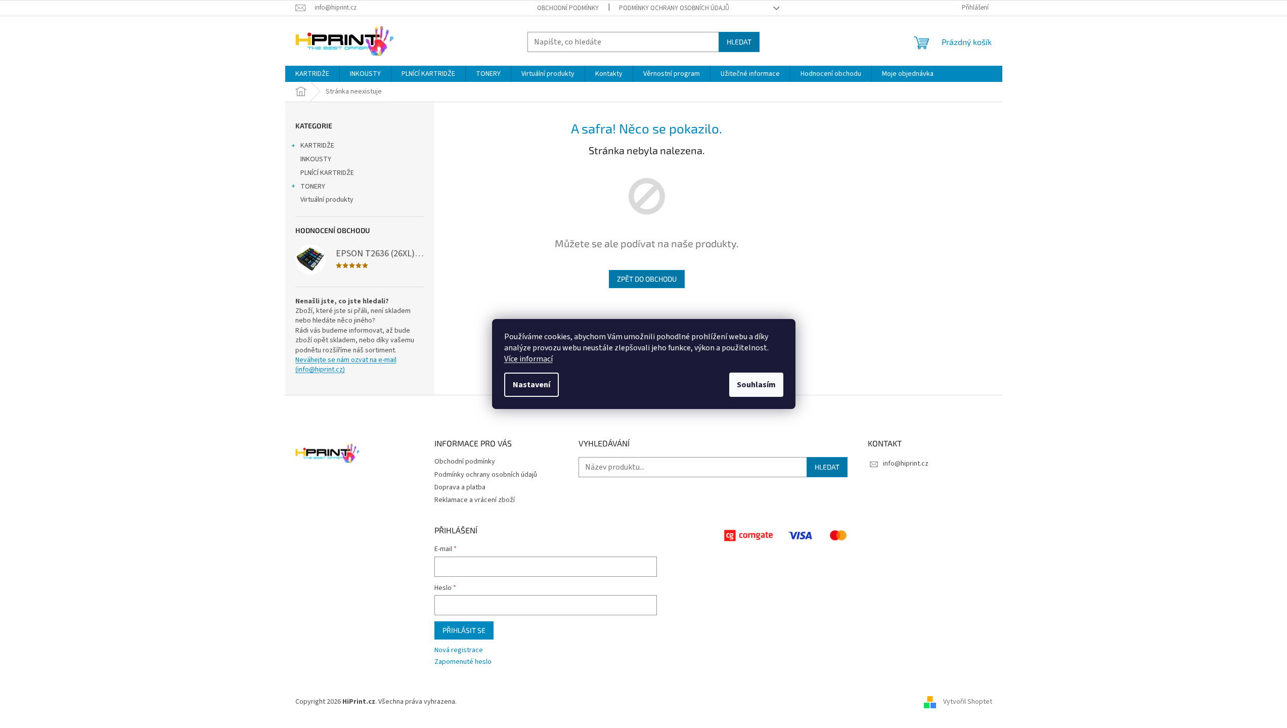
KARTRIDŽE (317, 146)
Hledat (739, 41)
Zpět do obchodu (647, 279)
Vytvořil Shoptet (967, 702)
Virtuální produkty (326, 200)
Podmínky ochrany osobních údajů (674, 8)
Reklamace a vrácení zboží (474, 500)
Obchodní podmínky (568, 8)
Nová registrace (458, 650)
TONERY (312, 186)
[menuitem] (312, 74)
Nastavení (531, 384)
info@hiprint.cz (905, 464)
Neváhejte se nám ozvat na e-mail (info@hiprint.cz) (345, 365)
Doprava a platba (459, 487)
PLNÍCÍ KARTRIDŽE (327, 173)
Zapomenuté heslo (463, 662)
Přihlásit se (463, 630)
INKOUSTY (315, 159)
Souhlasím (756, 384)
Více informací (528, 359)
